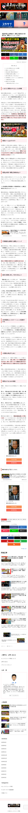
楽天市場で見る (14, 462)
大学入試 (20, 519)
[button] (22, 58)
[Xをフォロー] (20, 537)
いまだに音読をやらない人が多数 (12, 68)
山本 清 (14, 682)
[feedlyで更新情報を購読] (20, 541)
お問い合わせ (4, 661)
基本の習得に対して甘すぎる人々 (12, 75)
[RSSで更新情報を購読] (14, 544)
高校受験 (9, 521)
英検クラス (4, 519)
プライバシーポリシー (6, 664)
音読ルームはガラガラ (10, 70)
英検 (25, 519)
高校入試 (4, 521)
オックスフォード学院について (8, 658)
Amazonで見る (14, 459)
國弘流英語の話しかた (11, 456)
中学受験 (10, 519)
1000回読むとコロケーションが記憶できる (14, 77)
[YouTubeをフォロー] (7, 541)
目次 (12, 65)
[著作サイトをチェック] (7, 537)
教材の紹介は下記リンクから (13, 83)
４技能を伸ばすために (10, 79)
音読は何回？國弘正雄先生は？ (12, 72)
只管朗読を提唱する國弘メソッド (12, 73)
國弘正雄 (15, 519)
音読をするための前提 (10, 81)
